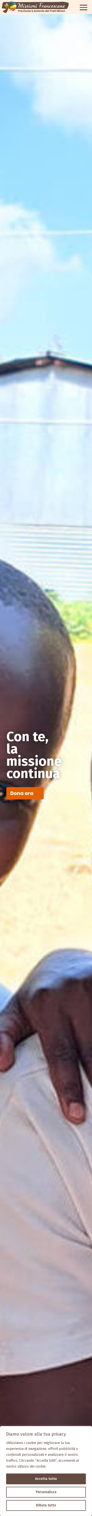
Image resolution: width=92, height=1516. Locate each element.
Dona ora (21, 793)
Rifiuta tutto (46, 1505)
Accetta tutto (46, 1479)
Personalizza (46, 1492)
